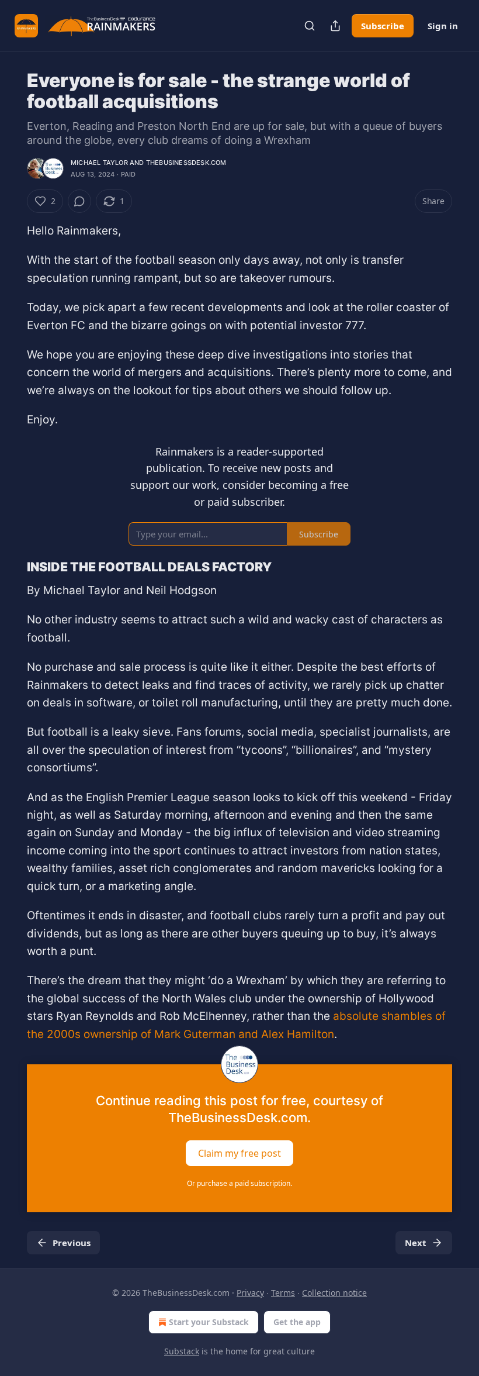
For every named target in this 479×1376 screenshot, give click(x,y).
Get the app (297, 1321)
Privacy (250, 1292)
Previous (72, 1243)
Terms (283, 1292)
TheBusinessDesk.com (186, 162)
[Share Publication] (335, 25)
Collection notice (334, 1292)
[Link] (10, 566)
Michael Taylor (99, 162)
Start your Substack (209, 1321)
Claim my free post (239, 1152)
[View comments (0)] (79, 201)
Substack (181, 1351)
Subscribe (382, 26)
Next (415, 1243)
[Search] (309, 25)
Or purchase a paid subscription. (239, 1183)
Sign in (443, 26)
